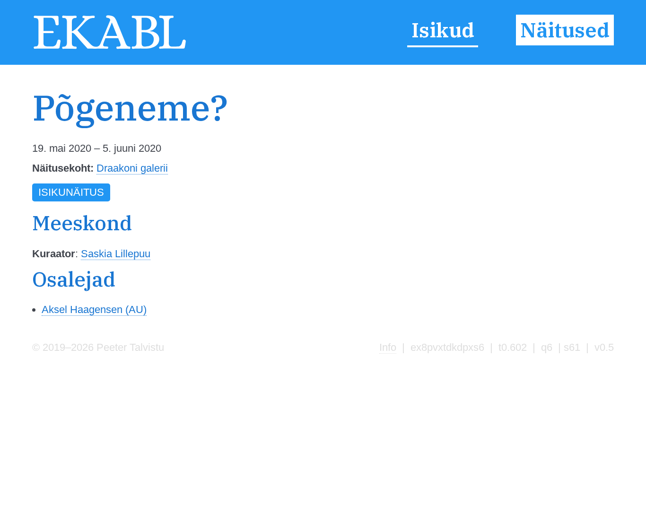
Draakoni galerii (132, 168)
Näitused (565, 30)
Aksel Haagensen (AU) (94, 309)
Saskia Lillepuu (115, 254)
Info (387, 347)
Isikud (442, 30)
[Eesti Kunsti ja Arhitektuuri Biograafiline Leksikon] (109, 48)
